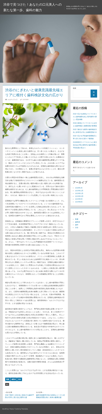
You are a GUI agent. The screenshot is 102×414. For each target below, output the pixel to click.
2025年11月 (79, 193)
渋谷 (19, 379)
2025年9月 (79, 199)
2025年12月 (79, 191)
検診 (7, 384)
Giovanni (25, 99)
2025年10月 (79, 196)
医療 (7, 379)
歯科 (76, 225)
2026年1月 (78, 188)
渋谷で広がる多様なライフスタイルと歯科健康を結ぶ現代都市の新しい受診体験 (85, 116)
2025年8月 (79, 202)
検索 (74, 88)
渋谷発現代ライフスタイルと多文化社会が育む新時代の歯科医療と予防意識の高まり (85, 145)
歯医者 (14, 379)
